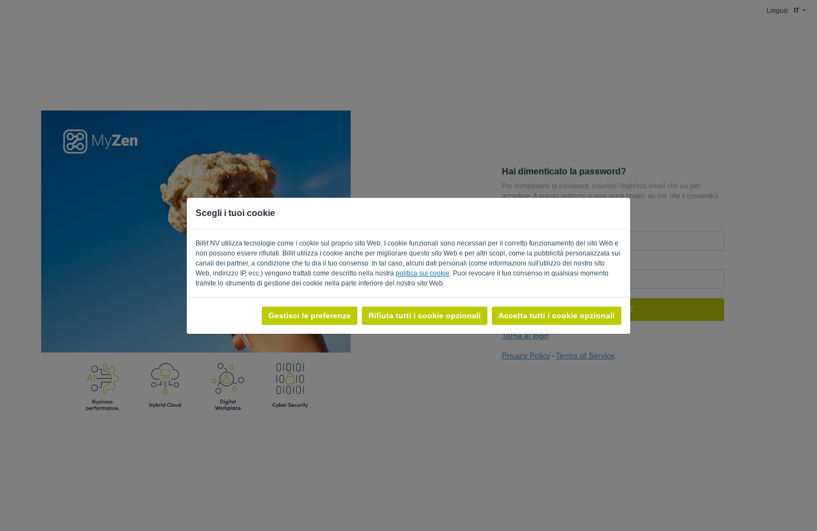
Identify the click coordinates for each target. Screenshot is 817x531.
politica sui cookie (423, 273)
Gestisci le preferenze (309, 315)
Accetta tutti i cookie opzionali (557, 315)
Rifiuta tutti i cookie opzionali (424, 315)
